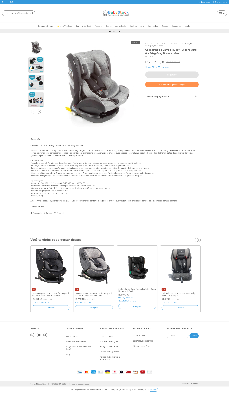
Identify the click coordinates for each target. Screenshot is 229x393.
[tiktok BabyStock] (45, 335)
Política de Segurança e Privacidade (110, 358)
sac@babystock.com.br (143, 341)
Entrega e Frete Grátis (109, 346)
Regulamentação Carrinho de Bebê (78, 347)
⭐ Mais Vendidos (64, 26)
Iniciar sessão (206, 2)
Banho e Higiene (137, 26)
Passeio (98, 26)
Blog (3, 2)
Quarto (108, 26)
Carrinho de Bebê (83, 26)
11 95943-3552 (139, 335)
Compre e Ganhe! (45, 26)
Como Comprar (106, 336)
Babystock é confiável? (76, 341)
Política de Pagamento (109, 351)
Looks (187, 26)
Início (147, 44)
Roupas (165, 26)
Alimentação (120, 26)
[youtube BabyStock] (39, 335)
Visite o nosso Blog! (141, 346)
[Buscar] (31, 13)
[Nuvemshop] (190, 384)
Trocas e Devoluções (109, 341)
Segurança (176, 26)
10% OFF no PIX (115, 31)
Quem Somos (72, 336)
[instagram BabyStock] (32, 335)
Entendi (153, 389)
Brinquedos (153, 26)
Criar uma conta (221, 2)
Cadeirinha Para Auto (163, 44)
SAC (11, 2)
